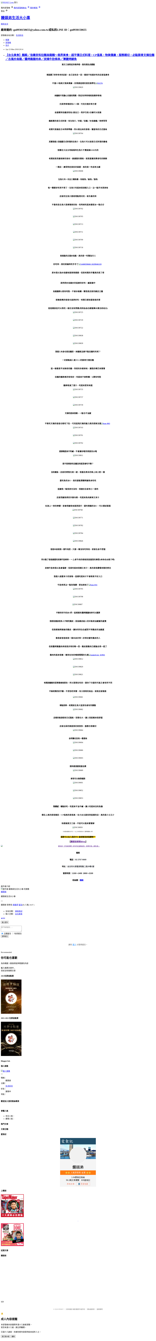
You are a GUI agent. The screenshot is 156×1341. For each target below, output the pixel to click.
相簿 (7, 40)
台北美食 (18, 914)
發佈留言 (5, 936)
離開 (13, 1336)
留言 (20, 905)
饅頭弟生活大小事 (15, 18)
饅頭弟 (3, 892)
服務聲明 (100, 1309)
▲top (3, 918)
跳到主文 (4, 24)
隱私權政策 (91, 1309)
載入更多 (5, 922)
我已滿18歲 (5, 1336)
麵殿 (81, 880)
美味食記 (18, 911)
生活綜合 (19, 35)
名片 (7, 45)
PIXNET (60, 1309)
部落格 (8, 43)
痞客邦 (15, 905)
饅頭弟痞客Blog (78, 842)
